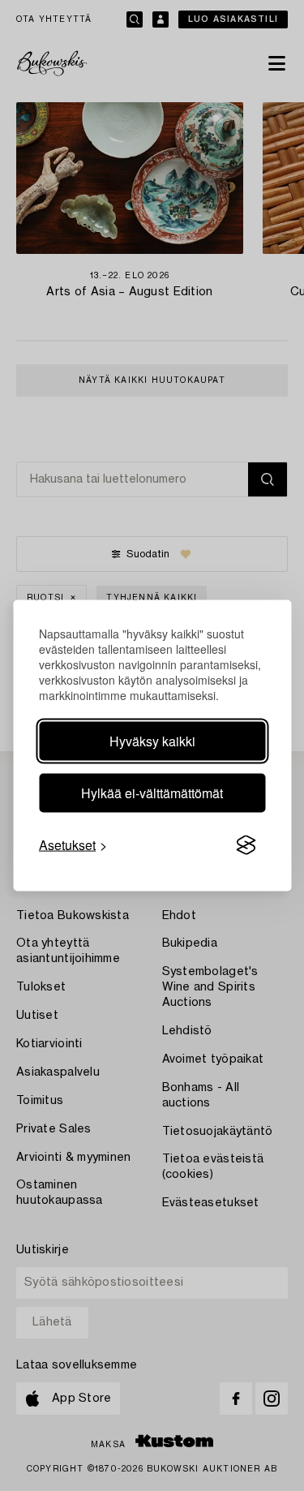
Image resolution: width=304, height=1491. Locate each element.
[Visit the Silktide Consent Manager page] (245, 845)
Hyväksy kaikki (152, 741)
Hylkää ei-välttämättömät (152, 793)
